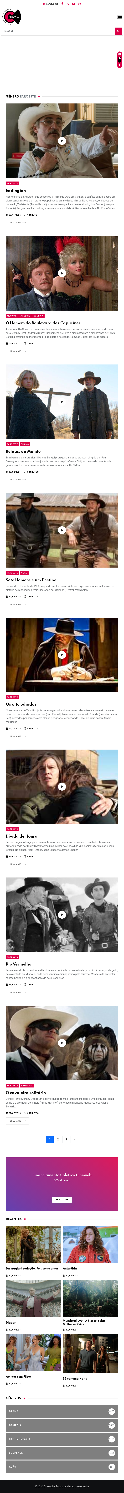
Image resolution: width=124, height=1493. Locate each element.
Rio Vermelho (18, 964)
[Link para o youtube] (73, 4)
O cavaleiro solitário (26, 1093)
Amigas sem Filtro (18, 1376)
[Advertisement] (62, 64)
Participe (62, 1199)
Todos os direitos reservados (72, 1486)
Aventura (26, 1085)
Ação (24, 573)
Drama (25, 444)
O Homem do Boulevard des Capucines (43, 323)
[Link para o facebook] (62, 4)
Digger (11, 1322)
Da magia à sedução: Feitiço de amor (32, 1268)
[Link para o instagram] (79, 4)
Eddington (16, 191)
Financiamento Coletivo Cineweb (62, 1178)
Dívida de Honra (21, 837)
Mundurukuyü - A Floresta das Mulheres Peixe (84, 1323)
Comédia (38, 316)
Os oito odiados (21, 705)
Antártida (70, 1268)
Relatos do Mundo (23, 452)
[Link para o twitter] (67, 4)
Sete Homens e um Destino (31, 580)
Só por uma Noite (75, 1378)
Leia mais (15, 223)
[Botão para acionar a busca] (118, 31)
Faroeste (12, 183)
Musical (11, 316)
